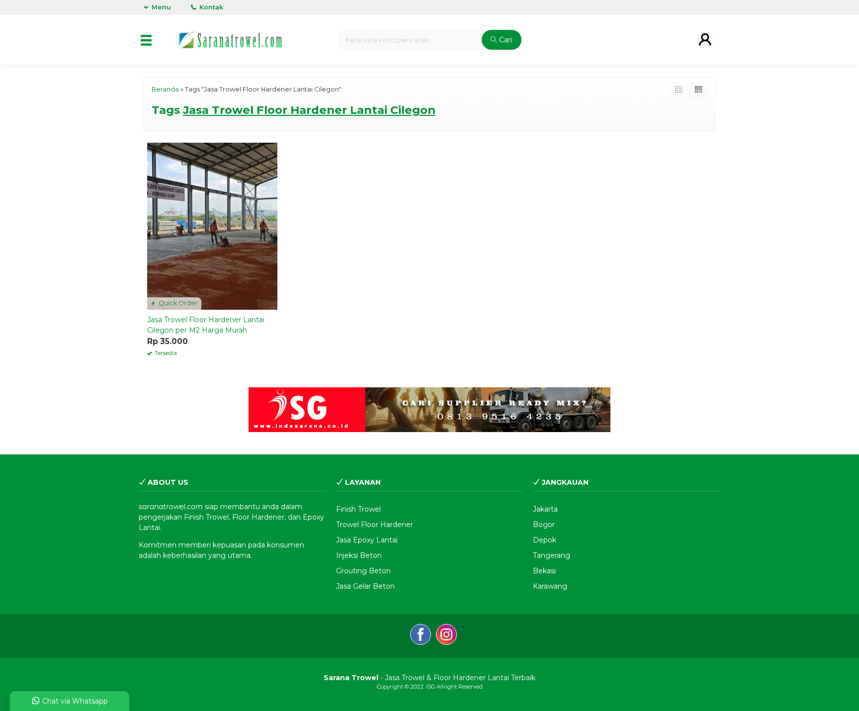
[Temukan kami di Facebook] (420, 636)
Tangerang (551, 555)
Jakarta (545, 509)
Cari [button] (504, 39)
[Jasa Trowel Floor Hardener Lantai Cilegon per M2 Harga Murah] (212, 225)
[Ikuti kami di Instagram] (446, 636)
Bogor (544, 524)
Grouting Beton (363, 570)
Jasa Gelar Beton (365, 586)
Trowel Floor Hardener (374, 524)
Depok (544, 539)
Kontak (210, 7)
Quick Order (177, 303)
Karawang (550, 586)
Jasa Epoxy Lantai (367, 539)
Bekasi (544, 570)
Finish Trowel (358, 509)
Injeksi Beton (359, 555)
